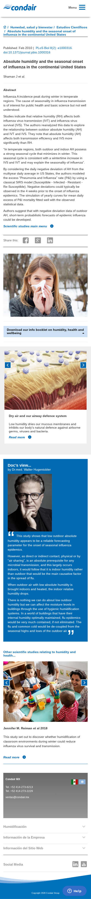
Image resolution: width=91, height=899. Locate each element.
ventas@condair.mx (17, 797)
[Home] (4, 27)
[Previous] (7, 365)
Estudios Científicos (72, 27)
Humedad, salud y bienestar (31, 27)
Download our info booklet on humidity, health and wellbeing (45, 331)
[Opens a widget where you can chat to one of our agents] (74, 891)
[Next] (83, 365)
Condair (19, 7)
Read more (17, 437)
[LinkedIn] (75, 863)
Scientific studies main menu (25, 226)
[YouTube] (84, 863)
